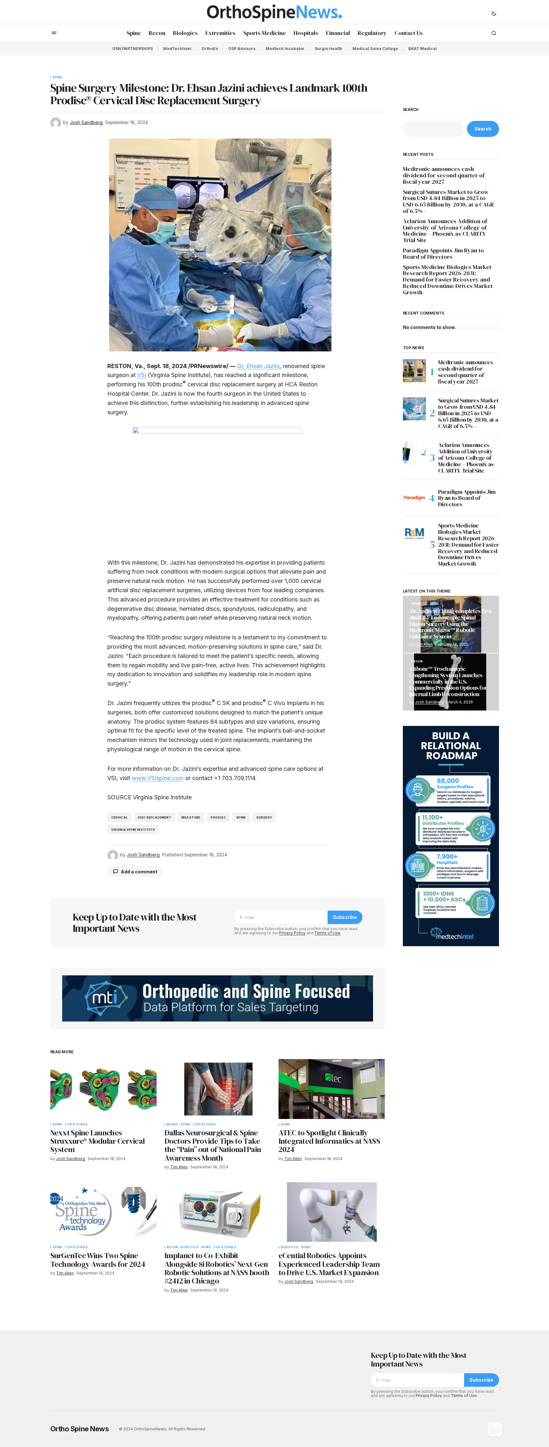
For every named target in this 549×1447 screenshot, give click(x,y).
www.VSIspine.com (158, 778)
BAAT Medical (422, 48)
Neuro (172, 1124)
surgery (264, 817)
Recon (172, 1247)
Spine (57, 77)
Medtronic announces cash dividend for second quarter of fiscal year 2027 (444, 175)
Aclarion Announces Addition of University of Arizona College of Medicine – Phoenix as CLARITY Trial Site (445, 230)
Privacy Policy (292, 932)
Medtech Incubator (285, 48)
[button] (494, 13)
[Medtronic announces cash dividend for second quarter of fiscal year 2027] (414, 370)
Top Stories (76, 1124)
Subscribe (345, 917)
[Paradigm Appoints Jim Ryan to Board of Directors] (414, 497)
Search (411, 109)
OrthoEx (210, 48)
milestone (191, 817)
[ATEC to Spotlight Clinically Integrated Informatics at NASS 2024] (332, 1089)
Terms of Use (327, 932)
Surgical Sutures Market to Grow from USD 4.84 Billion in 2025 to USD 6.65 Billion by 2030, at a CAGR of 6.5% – (448, 201)
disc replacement (154, 817)
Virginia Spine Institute (133, 829)
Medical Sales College (375, 48)
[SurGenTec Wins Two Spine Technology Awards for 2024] (103, 1212)
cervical (119, 817)
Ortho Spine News (79, 1429)
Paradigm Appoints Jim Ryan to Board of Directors (443, 253)
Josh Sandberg (429, 702)
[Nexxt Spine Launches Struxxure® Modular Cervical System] (103, 1089)
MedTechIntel (177, 48)
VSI (141, 375)
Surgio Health (328, 48)
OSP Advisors (241, 48)
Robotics (189, 1247)
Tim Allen (424, 644)
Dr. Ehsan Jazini (258, 366)
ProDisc (218, 817)
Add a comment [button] (139, 871)
